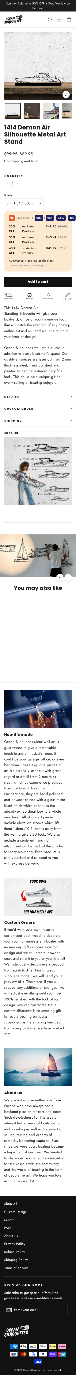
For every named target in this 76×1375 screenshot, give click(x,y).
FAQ (7, 1227)
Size (8, 194)
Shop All (10, 1203)
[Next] (68, 577)
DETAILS (12, 396)
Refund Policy (14, 1251)
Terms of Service (16, 1267)
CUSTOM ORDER (19, 409)
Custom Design (15, 1211)
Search (9, 1219)
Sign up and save (23, 1285)
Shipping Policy (16, 1259)
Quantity (13, 176)
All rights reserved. (52, 1370)
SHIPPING (13, 420)
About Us (11, 1235)
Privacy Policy (14, 1243)
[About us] (38, 1067)
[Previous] (59, 577)
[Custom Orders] (38, 897)
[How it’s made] (38, 709)
